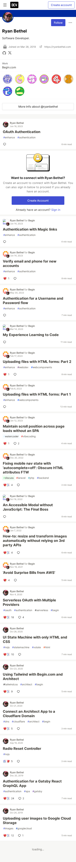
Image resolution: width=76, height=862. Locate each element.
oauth (7, 610)
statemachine (20, 647)
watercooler (11, 436)
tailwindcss (10, 684)
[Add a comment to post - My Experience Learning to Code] (5, 342)
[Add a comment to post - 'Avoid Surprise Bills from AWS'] (16, 580)
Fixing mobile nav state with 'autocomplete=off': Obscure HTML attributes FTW (33, 467)
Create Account (38, 200)
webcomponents (41, 367)
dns (6, 721)
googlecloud (24, 828)
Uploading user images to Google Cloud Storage (37, 820)
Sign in (55, 209)
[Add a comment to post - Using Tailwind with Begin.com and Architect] (19, 691)
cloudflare (18, 721)
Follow (58, 22)
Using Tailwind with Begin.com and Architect (33, 676)
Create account (61, 5)
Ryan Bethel (17, 122)
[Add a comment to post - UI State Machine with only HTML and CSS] (20, 654)
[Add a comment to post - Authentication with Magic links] (5, 242)
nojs (6, 647)
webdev (22, 367)
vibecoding (28, 436)
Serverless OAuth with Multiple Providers (29, 602)
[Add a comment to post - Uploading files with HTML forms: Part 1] (5, 407)
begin (55, 610)
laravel (20, 477)
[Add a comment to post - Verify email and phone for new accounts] (15, 278)
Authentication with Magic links (30, 229)
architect (26, 684)
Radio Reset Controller (22, 748)
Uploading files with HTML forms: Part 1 (37, 394)
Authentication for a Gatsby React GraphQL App (32, 783)
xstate (36, 647)
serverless (41, 610)
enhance (9, 137)
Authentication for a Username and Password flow (33, 300)
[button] (7, 79)
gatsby (37, 791)
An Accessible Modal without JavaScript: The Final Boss (28, 507)
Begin (31, 220)
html (46, 647)
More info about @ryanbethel (38, 106)
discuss (8, 477)
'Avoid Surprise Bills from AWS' (29, 572)
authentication (26, 137)
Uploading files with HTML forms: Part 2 (37, 362)
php (31, 477)
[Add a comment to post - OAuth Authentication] (5, 144)
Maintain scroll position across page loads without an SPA (34, 428)
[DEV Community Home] (14, 4)
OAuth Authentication (21, 132)
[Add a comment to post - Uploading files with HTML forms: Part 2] (15, 374)
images (8, 828)
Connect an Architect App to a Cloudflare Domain (29, 713)
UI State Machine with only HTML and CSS (35, 639)
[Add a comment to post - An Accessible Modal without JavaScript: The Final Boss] (5, 516)
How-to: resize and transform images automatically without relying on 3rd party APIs (35, 540)
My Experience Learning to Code (31, 335)
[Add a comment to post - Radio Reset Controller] (19, 761)
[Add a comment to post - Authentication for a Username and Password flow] (5, 315)
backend (43, 477)
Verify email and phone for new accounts (29, 263)
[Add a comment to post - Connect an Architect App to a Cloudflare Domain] (19, 728)
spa (27, 791)
